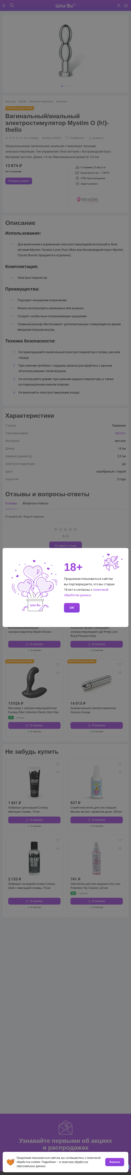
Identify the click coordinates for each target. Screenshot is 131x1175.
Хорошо (114, 1162)
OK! (71, 607)
